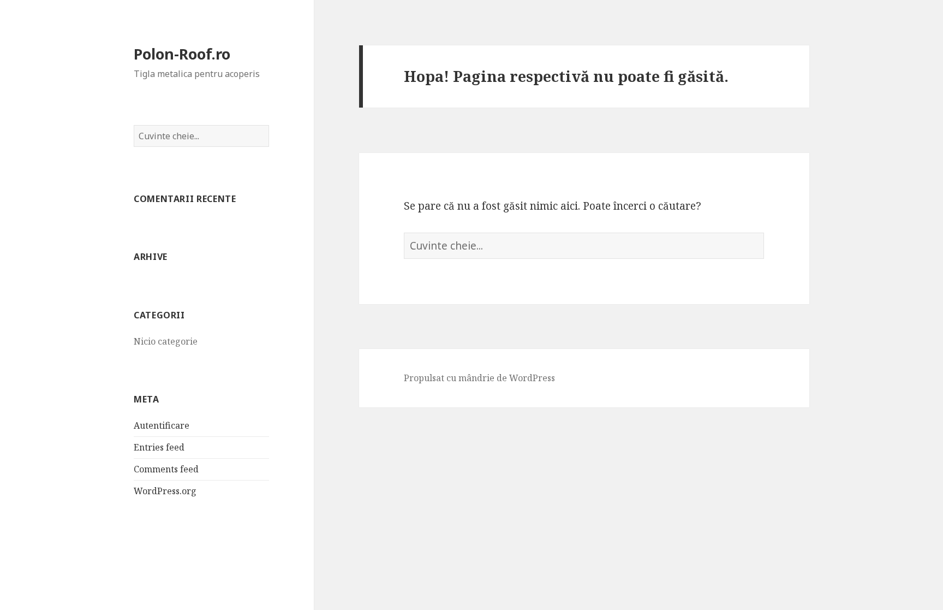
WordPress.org (165, 491)
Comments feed (166, 469)
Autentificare (161, 425)
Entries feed (159, 447)
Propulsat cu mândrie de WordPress (479, 378)
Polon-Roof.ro (182, 54)
